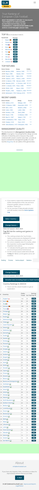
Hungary (5, 349)
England (5, 298)
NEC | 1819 (9, 107)
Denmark (6, 333)
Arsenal (7, 42)
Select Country (10, 219)
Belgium (5, 314)
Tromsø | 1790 (10, 76)
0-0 (30, 112)
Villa (6, 57)
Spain (5, 301)
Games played (19, 260)
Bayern (7, 40)
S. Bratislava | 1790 (11, 119)
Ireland (5, 389)
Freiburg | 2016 (20, 93)
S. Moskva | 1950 (23, 115)
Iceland (5, 392)
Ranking (3, 260)
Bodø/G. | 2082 (22, 107)
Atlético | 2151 (10, 103)
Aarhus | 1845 (20, 71)
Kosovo (5, 411)
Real (6, 52)
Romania (6, 343)
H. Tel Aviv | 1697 (21, 83)
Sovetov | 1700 (10, 112)
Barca (7, 47)
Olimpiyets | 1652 (23, 124)
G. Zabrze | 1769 (10, 81)
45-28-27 (29, 85)
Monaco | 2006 (20, 81)
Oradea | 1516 (10, 122)
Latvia (5, 427)
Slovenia (5, 376)
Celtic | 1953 (9, 110)
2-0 (30, 102)
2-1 (30, 117)
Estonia (5, 435)
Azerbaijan (6, 384)
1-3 (30, 107)
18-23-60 (29, 76)
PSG (6, 45)
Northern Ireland (8, 403)
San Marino (6, 440)
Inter (6, 54)
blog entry (10, 142)
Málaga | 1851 (22, 103)
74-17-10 (29, 71)
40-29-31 (29, 78)
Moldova (5, 405)
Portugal (5, 311)
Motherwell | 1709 (11, 93)
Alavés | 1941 (20, 74)
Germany (6, 306)
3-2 (30, 124)
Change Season (11, 225)
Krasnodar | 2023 (23, 105)
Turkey (5, 322)
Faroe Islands (7, 430)
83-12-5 (29, 83)
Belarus (5, 378)
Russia (5, 317)
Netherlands (6, 319)
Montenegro (6, 413)
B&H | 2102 (19, 76)
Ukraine (5, 351)
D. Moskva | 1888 (10, 105)
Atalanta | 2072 (10, 83)
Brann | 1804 (20, 88)
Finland (5, 373)
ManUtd (7, 59)
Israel (4, 362)
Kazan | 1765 (9, 115)
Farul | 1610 (21, 122)
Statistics (29, 260)
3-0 (30, 110)
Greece (5, 327)
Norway (5, 341)
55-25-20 (29, 90)
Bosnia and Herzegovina (10, 381)
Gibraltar (5, 432)
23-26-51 (29, 81)
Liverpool (8, 61)
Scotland (5, 354)
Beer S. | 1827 (10, 117)
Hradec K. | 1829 (21, 90)
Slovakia (5, 368)
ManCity (7, 49)
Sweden (5, 338)
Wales (5, 421)
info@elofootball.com (19, 466)
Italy (4, 304)
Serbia (5, 365)
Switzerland (6, 330)
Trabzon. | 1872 (10, 78)
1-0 (30, 122)
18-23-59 (29, 93)
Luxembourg (7, 408)
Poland (5, 346)
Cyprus (5, 370)
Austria (5, 335)
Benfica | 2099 (10, 71)
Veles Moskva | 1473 (11, 124)
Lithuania (6, 424)
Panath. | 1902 (10, 90)
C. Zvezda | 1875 (10, 86)
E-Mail (19, 478)
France (5, 309)
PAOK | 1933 (9, 88)
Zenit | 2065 (21, 112)
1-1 (30, 114)
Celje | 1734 (21, 119)
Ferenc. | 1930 (20, 78)
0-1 (30, 105)
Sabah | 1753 (22, 117)
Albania (5, 397)
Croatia (5, 360)
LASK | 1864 (21, 110)
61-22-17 (29, 88)
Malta (4, 419)
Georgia (5, 395)
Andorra (5, 438)
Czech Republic (7, 325)
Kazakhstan (6, 387)
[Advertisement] (19, 171)
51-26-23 (29, 73)
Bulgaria (5, 357)
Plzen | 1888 (20, 86)
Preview (10, 260)
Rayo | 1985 (9, 74)
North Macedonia (8, 400)
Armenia (5, 416)
